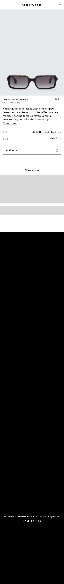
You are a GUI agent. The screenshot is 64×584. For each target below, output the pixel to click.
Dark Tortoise (52, 132)
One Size (55, 138)
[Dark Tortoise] (37, 132)
